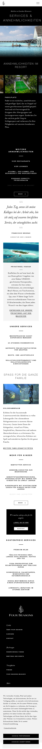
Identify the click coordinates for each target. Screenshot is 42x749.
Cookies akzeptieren (21, 742)
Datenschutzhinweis (10, 728)
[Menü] (37, 3)
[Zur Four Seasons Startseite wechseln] (3, 3)
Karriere (10, 634)
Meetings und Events (15, 656)
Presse (9, 670)
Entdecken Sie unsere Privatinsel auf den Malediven (21, 313)
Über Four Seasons (14, 629)
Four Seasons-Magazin (16, 674)
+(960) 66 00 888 (21, 522)
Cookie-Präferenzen (21, 736)
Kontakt (21, 528)
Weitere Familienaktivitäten (18, 448)
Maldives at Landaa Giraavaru (21, 11)
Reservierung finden (15, 652)
